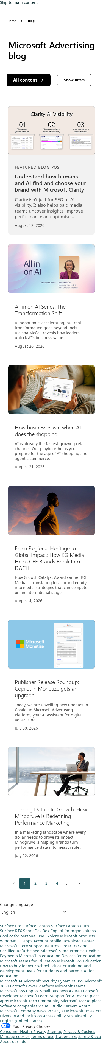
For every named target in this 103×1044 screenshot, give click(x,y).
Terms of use (42, 1036)
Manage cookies (15, 1036)
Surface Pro (10, 925)
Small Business (54, 990)
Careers (70, 1006)
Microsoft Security (40, 981)
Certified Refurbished (20, 950)
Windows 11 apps (16, 940)
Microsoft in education (39, 955)
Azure (74, 990)
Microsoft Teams (70, 986)
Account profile (47, 940)
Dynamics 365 (70, 981)
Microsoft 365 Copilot (19, 990)
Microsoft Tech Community (34, 1000)
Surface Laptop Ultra (70, 925)
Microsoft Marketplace (81, 1000)
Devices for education (81, 955)
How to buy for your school (24, 965)
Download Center (78, 940)
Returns (52, 945)
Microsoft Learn (34, 995)
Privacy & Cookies (79, 1031)
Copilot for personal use (22, 936)
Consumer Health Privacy (23, 1031)
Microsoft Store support (22, 945)
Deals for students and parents (54, 970)
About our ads (13, 1041)
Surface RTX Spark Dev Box (24, 930)
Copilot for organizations (73, 930)
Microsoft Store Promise (63, 950)
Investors (93, 1011)
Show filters (74, 79)
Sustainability (79, 1015)
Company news (32, 1011)
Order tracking (74, 945)
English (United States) (21, 1020)
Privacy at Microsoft (65, 1011)
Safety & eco (89, 1036)
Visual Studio (50, 1006)
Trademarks (66, 1036)
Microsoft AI (11, 981)
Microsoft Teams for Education (28, 961)
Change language (16, 904)
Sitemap (54, 1031)
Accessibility (54, 1015)
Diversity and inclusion (21, 1015)
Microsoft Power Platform (31, 986)
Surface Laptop (36, 925)
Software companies (18, 1006)
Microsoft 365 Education (79, 961)
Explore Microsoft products (70, 936)
